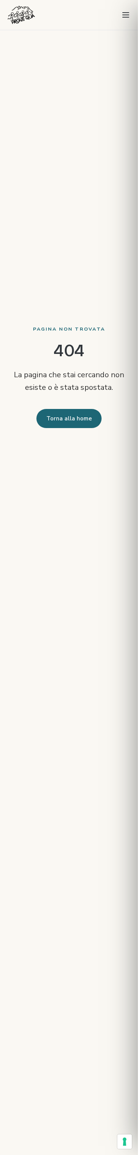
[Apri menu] (125, 15)
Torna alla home (69, 418)
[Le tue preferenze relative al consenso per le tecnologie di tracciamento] (124, 1141)
